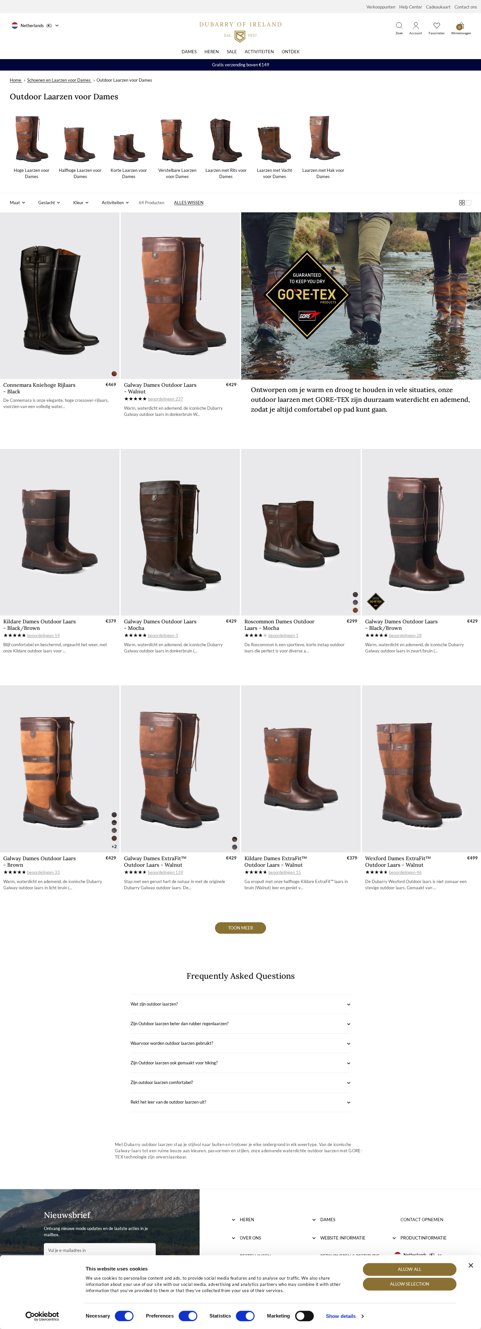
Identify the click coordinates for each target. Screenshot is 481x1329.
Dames (189, 51)
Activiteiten (259, 51)
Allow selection (410, 1284)
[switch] (188, 1316)
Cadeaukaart (438, 6)
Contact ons (465, 6)
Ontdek (291, 51)
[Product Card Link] (59, 295)
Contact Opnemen (422, 1219)
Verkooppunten (380, 6)
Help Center (410, 6)
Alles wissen (189, 202)
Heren (212, 51)
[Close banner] (471, 1265)
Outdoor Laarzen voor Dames (124, 80)
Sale (232, 51)
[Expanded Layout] (468, 202)
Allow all (409, 1269)
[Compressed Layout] (462, 202)
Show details (341, 1316)
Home (15, 80)
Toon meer (240, 927)
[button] (17, 203)
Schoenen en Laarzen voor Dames (59, 80)
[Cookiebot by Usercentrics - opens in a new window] (42, 1316)
